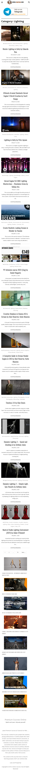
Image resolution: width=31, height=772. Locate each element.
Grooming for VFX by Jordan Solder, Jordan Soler (14, 692)
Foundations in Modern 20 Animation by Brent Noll (14, 710)
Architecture (12, 264)
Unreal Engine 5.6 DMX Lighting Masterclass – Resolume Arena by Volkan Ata (15, 183)
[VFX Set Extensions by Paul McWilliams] (15, 603)
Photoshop (11, 45)
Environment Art (12, 87)
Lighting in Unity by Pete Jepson (15, 139)
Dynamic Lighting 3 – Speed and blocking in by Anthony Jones (15, 443)
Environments (25, 222)
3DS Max (6, 264)
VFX (23, 224)
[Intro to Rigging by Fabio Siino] (15, 584)
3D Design (6, 175)
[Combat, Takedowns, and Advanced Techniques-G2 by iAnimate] (15, 622)
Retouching (16, 399)
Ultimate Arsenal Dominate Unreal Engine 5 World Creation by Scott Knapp (15, 95)
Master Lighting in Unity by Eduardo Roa (15, 50)
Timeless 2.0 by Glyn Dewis (15, 402)
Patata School (18, 308)
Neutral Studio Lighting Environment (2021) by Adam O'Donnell (16, 531)
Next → (23, 552)
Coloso (5, 87)
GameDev (16, 134)
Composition (7, 436)
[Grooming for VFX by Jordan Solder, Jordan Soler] (15, 682)
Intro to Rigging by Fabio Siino (9, 594)
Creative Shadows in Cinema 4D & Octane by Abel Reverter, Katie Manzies (15, 315)
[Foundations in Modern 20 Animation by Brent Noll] (15, 701)
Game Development (18, 43)
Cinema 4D (7, 308)
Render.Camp (18, 266)
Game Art (19, 87)
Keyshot (26, 522)
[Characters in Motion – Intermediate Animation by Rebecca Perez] (15, 563)
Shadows (25, 308)
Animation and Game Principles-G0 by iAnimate (13, 673)
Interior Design (24, 264)
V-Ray (16, 526)
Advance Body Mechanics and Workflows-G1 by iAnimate (13, 653)
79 (17, 552)
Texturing (15, 310)
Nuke (12, 524)
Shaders (14, 224)
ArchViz (18, 264)
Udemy (17, 45)
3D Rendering (6, 350)
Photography (21, 397)
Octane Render (11, 352)
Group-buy (25, 87)
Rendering (17, 524)
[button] (2, 2)
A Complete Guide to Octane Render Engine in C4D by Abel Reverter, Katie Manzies (15, 358)
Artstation (5, 222)
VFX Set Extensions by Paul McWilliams (11, 613)
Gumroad (21, 436)
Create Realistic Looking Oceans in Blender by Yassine (15, 229)
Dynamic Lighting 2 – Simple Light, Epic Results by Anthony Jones (15, 485)
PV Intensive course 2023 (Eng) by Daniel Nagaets (15, 271)
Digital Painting (14, 436)
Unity (21, 45)
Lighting (25, 43)
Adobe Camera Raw (8, 397)
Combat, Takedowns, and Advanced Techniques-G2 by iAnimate (15, 632)
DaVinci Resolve (8, 43)
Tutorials (19, 224)
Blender (10, 222)
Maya (9, 524)
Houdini (21, 522)
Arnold (10, 522)
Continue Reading (15, 67)
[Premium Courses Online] (15, 1)
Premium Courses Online (15, 719)
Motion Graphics (25, 350)
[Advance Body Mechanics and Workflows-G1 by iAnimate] (15, 642)
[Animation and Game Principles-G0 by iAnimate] (15, 663)
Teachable (22, 399)
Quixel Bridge (17, 175)
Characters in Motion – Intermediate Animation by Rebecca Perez (14, 574)
